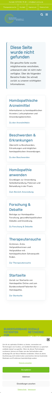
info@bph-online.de (36, 2)
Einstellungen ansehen (26, 384)
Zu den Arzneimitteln (19, 122)
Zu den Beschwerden (19, 157)
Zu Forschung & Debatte (21, 226)
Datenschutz (22, 389)
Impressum (32, 389)
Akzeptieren (26, 370)
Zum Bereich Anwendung (21, 192)
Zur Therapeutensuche (20, 262)
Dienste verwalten (25, 363)
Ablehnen (26, 377)
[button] (48, 339)
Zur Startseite (15, 295)
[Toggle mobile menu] (47, 14)
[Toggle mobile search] (42, 14)
